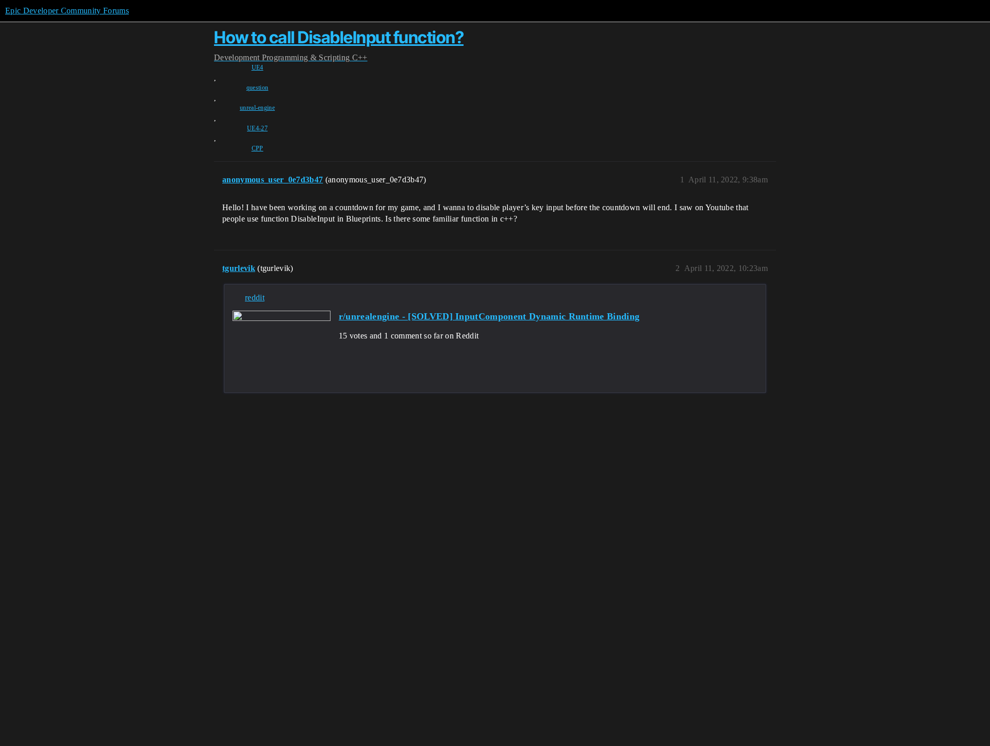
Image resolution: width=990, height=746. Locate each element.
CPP (257, 148)
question (257, 87)
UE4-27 (257, 128)
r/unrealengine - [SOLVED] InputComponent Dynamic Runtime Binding (489, 316)
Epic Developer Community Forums (67, 10)
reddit (255, 297)
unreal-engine (257, 107)
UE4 (257, 67)
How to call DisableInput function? (339, 37)
